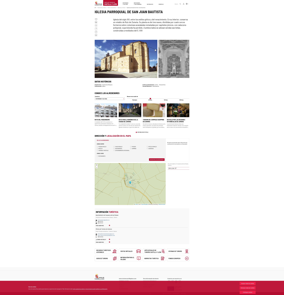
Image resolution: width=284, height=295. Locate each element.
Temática (97, 96)
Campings (134, 148)
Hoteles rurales (152, 146)
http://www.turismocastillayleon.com (106, 235)
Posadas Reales (102, 146)
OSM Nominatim (162, 204)
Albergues (151, 148)
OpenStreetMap (144, 204)
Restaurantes (102, 156)
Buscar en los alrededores (157, 159)
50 (166, 100)
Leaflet (136, 204)
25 (150, 100)
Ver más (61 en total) (142, 132)
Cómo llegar (171, 168)
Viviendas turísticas (103, 150)
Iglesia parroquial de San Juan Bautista (136, 7)
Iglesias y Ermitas (121, 7)
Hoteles (101, 148)
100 (181, 100)
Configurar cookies (247, 292)
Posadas (134, 146)
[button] (187, 4)
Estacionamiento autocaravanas (122, 150)
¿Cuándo (101, 239)
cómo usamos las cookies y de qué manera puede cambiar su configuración (90, 289)
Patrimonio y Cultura (102, 7)
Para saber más (100, 225)
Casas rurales (118, 146)
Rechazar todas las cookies (247, 288)
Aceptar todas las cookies (247, 283)
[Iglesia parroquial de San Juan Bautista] (126, 59)
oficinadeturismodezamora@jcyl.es (106, 234)
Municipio (134, 100)
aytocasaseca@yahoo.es (103, 220)
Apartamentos (118, 148)
